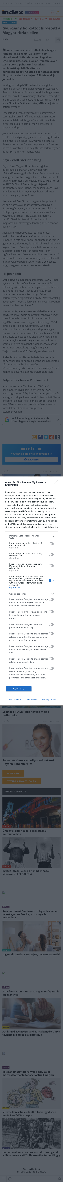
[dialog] (31, 591)
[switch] (51, 543)
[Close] (57, 483)
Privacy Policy (49, 699)
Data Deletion (14, 699)
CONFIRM (19, 689)
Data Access (31, 699)
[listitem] (31, 537)
